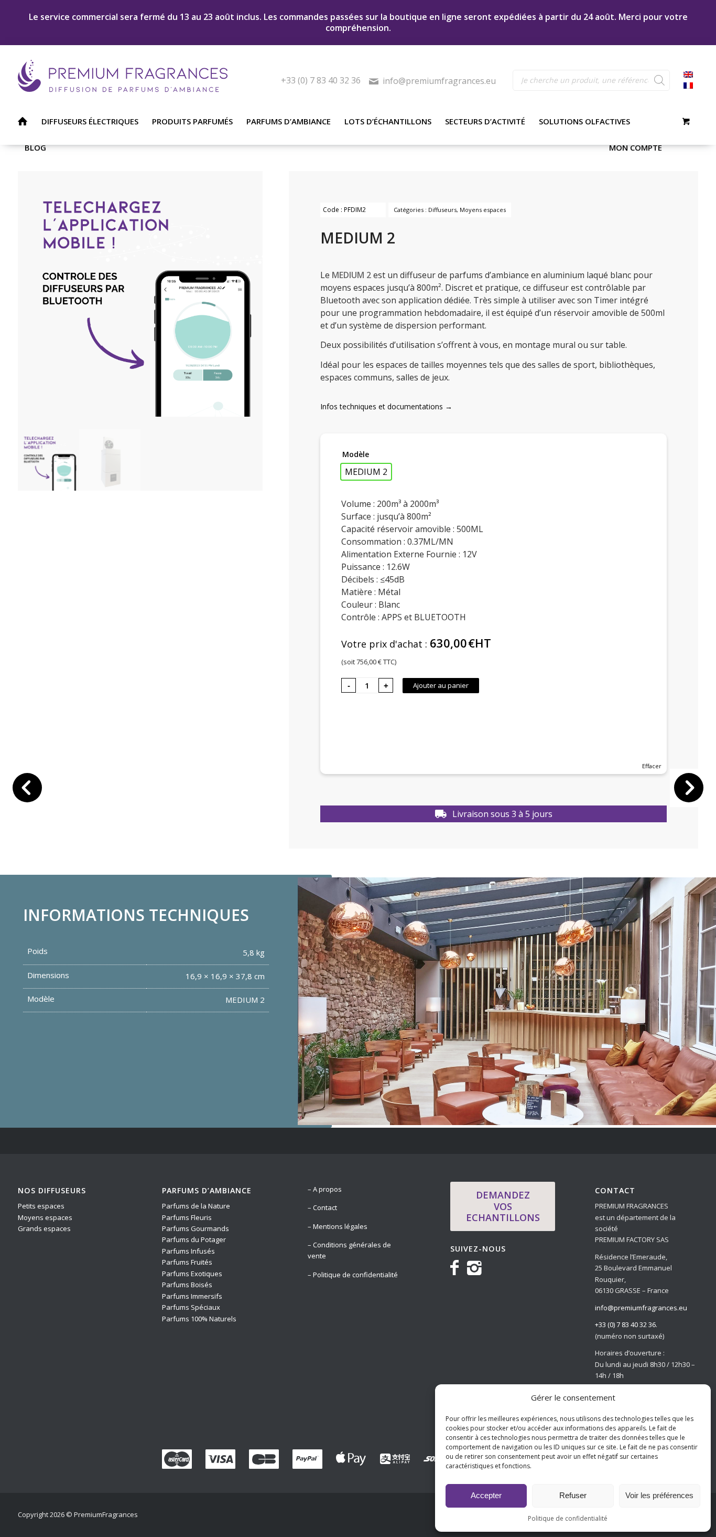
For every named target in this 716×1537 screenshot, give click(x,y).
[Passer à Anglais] (688, 75)
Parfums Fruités (187, 1262)
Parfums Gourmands (196, 1228)
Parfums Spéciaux (191, 1307)
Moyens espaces (483, 210)
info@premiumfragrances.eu (439, 80)
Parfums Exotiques (192, 1273)
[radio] (366, 472)
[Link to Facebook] (456, 1267)
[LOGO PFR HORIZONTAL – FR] (149, 76)
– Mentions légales (337, 1226)
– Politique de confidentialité (353, 1274)
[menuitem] (22, 121)
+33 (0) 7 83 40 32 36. (626, 1324)
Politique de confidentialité (567, 1518)
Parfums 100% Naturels (199, 1318)
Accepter (486, 1495)
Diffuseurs (442, 210)
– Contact (322, 1207)
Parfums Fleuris (187, 1217)
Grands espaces (44, 1228)
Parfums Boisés (187, 1284)
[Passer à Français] (688, 85)
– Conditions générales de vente (349, 1250)
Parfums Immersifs (193, 1296)
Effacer (651, 766)
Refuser (573, 1495)
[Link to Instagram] (474, 1267)
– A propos (325, 1189)
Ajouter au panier (441, 685)
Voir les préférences (659, 1495)
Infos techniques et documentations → (386, 406)
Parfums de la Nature (196, 1206)
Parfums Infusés (188, 1251)
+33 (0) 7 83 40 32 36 (321, 80)
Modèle (355, 454)
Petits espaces (42, 1206)
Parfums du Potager (194, 1239)
